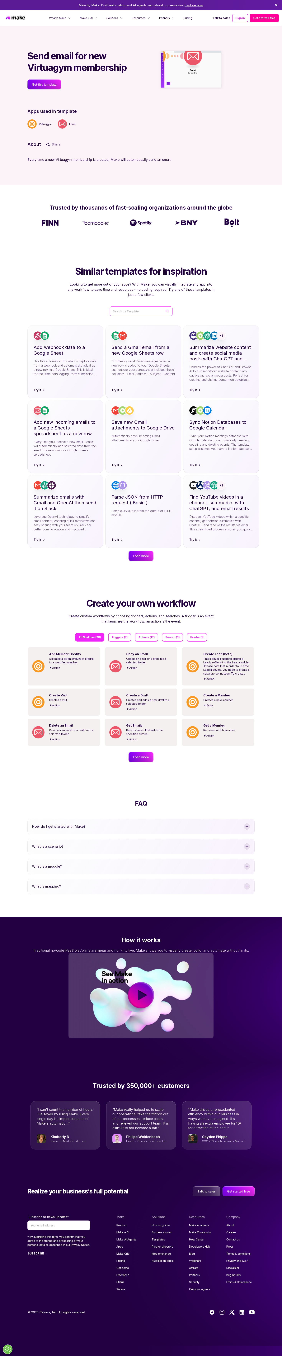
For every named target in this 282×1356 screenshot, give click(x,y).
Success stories (162, 1232)
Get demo (122, 1267)
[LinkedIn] (242, 1312)
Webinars (195, 1260)
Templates (158, 1239)
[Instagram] (222, 1312)
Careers (231, 1232)
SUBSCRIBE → (37, 1253)
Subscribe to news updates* (48, 1217)
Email (72, 124)
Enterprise (122, 1275)
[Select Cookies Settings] (7, 1349)
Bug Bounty (233, 1275)
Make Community (200, 1232)
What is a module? (47, 866)
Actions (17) (146, 637)
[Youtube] (252, 1312)
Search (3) (172, 637)
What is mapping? (46, 886)
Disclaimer (232, 1267)
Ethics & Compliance (239, 1282)
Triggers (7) (120, 637)
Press (229, 1246)
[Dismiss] (276, 5)
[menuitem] (60, 18)
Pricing (188, 18)
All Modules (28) (90, 637)
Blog (192, 1253)
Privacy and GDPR (237, 1260)
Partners (194, 1275)
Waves (120, 1289)
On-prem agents (199, 1289)
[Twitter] (232, 1312)
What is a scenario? (47, 846)
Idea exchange (161, 1253)
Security (194, 1282)
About (230, 1225)
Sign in (240, 18)
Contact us (233, 1239)
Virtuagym (45, 124)
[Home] (15, 18)
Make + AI (122, 1232)
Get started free (264, 18)
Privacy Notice (80, 1244)
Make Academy (199, 1225)
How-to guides (161, 1225)
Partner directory (162, 1246)
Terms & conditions (238, 1253)
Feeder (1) (197, 637)
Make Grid (122, 1253)
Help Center (196, 1239)
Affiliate (193, 1267)
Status (120, 1282)
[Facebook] (212, 1312)
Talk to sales (221, 18)
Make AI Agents (126, 1239)
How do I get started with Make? (59, 826)
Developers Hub (199, 1246)
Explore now (194, 5)
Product (121, 1225)
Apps (119, 1246)
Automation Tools (163, 1260)
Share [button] (56, 144)
